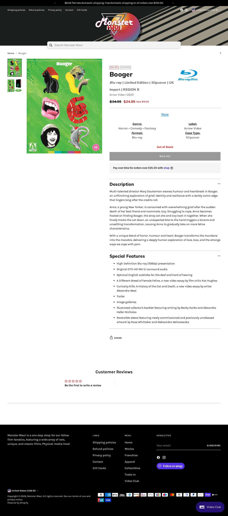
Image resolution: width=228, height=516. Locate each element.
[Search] (51, 45)
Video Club (132, 481)
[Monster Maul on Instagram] (186, 10)
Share (118, 338)
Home (128, 442)
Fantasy (150, 128)
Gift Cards (99, 468)
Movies (129, 449)
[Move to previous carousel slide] (209, 418)
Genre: (137, 124)
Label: (193, 124)
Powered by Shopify (17, 503)
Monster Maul (34, 496)
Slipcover (193, 137)
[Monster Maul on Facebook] (181, 10)
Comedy (136, 128)
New (165, 114)
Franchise (131, 455)
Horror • (124, 128)
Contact (98, 461)
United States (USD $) (207, 10)
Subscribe (213, 445)
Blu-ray (116, 82)
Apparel (130, 461)
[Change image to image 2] (14, 85)
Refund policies (103, 449)
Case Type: (192, 133)
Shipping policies (104, 442)
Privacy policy (102, 455)
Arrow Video (117, 94)
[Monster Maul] (114, 24)
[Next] (173, 3)
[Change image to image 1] (14, 68)
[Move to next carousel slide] (217, 418)
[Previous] (55, 3)
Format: (137, 133)
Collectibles (132, 468)
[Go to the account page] (211, 54)
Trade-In (130, 474)
